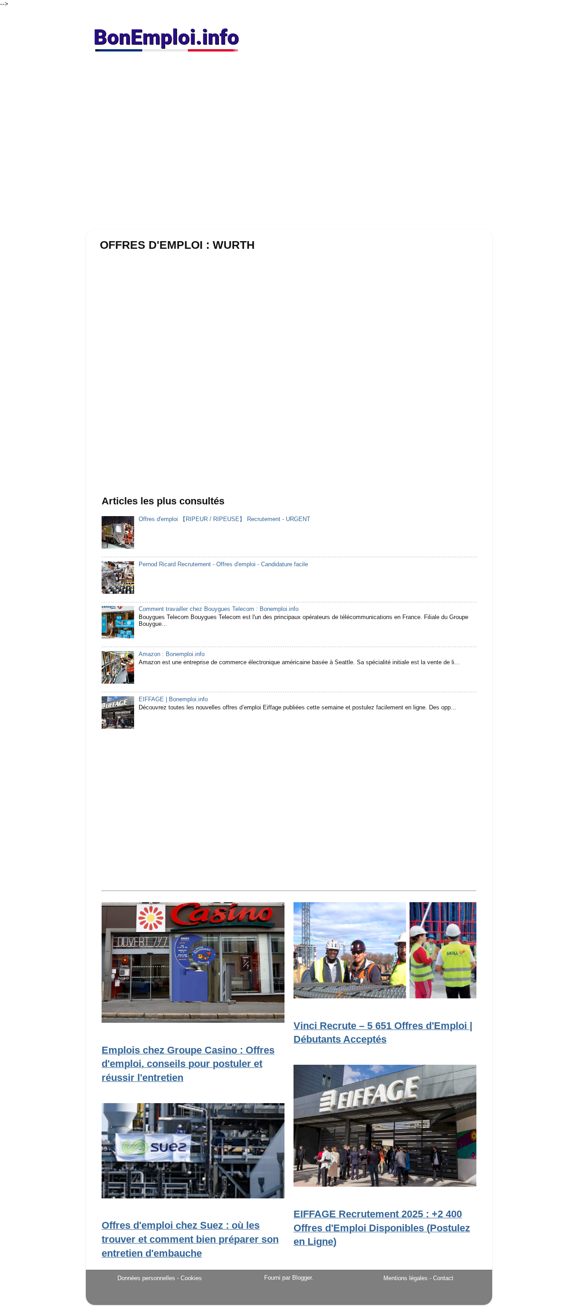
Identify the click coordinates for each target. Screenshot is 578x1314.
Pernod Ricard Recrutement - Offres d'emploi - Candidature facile (223, 564)
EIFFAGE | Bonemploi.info (173, 699)
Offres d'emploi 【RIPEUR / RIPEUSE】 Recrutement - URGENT (224, 519)
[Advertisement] (289, 144)
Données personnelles (146, 1278)
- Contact (441, 1278)
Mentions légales (405, 1278)
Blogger (302, 1278)
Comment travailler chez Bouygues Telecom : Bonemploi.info (218, 609)
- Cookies (189, 1278)
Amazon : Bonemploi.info (172, 654)
